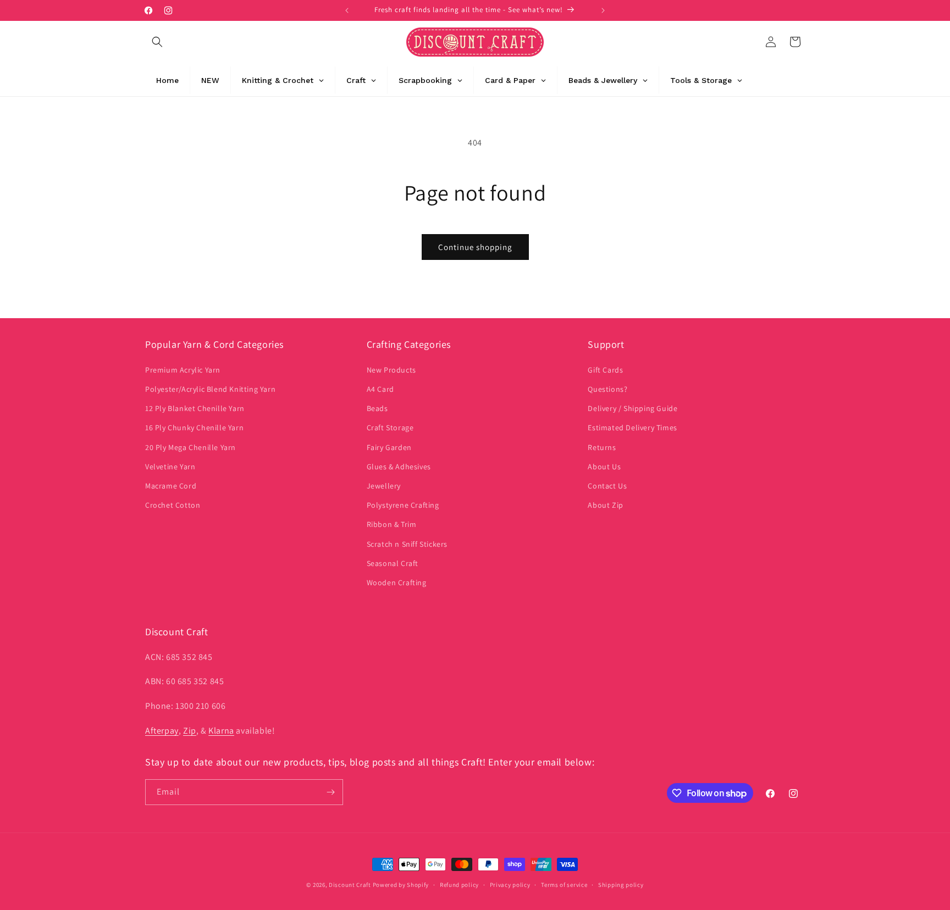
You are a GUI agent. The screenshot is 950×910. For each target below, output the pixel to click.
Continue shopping (475, 247)
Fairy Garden (389, 447)
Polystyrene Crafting (403, 505)
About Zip (605, 505)
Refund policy (459, 885)
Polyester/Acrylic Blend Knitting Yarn (210, 389)
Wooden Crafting (397, 582)
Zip (189, 730)
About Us (604, 466)
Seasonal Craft (392, 563)
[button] (157, 42)
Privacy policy (510, 885)
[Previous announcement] (347, 10)
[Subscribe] (330, 792)
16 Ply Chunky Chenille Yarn (194, 427)
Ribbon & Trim (392, 524)
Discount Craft (350, 885)
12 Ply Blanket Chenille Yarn (195, 408)
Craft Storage (390, 427)
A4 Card (380, 389)
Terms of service (564, 885)
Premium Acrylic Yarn (182, 370)
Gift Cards (605, 370)
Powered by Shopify (401, 885)
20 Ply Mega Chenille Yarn (190, 447)
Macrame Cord (170, 486)
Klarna (221, 730)
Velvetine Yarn (170, 466)
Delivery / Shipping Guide (632, 408)
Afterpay (162, 730)
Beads (377, 408)
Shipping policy (621, 885)
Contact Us (607, 486)
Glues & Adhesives (399, 466)
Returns (602, 447)
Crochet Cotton (172, 505)
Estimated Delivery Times (632, 427)
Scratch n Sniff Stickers (407, 543)
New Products (391, 370)
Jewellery (384, 486)
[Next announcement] (603, 10)
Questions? (607, 389)
